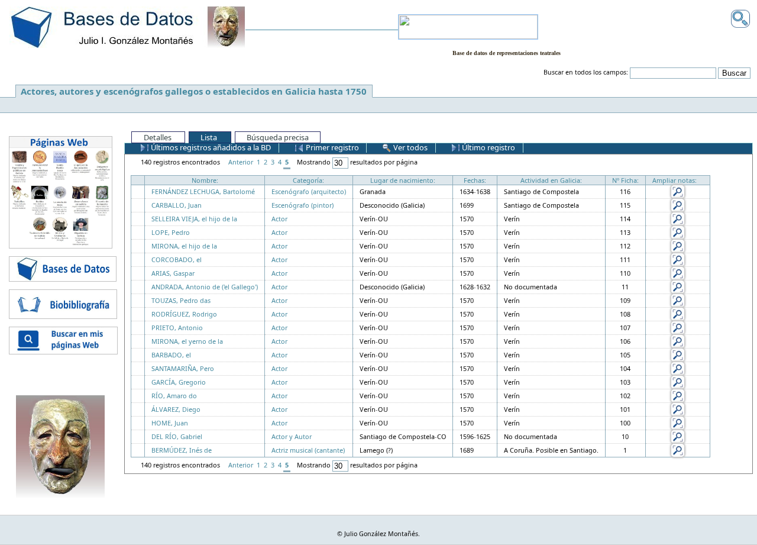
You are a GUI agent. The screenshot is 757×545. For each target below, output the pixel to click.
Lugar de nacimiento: (402, 180)
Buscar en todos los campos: (586, 72)
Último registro (487, 147)
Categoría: (308, 180)
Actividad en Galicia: (551, 180)
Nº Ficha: (625, 180)
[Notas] (677, 190)
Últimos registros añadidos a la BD (210, 147)
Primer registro (331, 147)
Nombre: (205, 180)
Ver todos (410, 147)
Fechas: (475, 180)
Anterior (240, 161)
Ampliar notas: (674, 180)
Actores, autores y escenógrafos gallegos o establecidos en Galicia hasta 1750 (194, 91)
